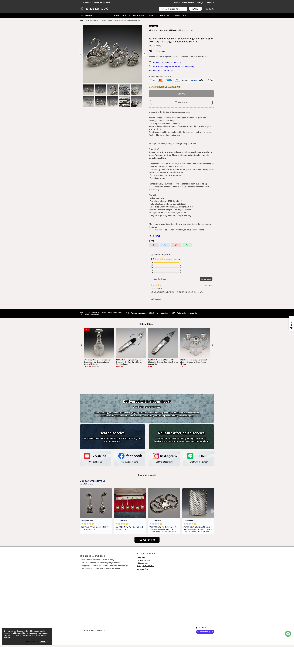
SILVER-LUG (94, 8)
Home (81, 20)
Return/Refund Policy (145, 566)
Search (195, 8)
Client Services (188, 2)
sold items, (172, 30)
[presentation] (81, 344)
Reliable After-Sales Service (161, 70)
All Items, (152, 30)
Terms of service (143, 560)
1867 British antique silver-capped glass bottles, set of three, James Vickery (193, 362)
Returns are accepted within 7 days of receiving (173, 66)
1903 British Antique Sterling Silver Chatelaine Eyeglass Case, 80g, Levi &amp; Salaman (129, 362)
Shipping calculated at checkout (167, 62)
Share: (151, 241)
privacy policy (142, 569)
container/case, (162, 30)
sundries (189, 30)
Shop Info (141, 557)
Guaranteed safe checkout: (161, 76)
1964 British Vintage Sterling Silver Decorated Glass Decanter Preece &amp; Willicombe (97, 362)
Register (177, 2)
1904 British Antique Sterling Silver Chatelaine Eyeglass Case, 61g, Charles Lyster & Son (163, 362)
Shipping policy (143, 563)
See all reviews (147, 539)
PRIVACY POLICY (32, 641)
